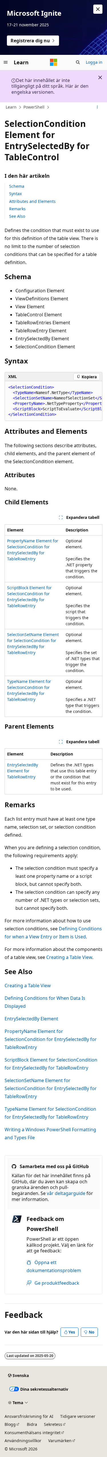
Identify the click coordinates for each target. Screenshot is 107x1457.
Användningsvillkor (23, 1440)
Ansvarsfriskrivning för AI (29, 1416)
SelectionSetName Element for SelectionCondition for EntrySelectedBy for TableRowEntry (51, 1088)
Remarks (17, 208)
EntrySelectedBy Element (31, 1019)
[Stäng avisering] (97, 9)
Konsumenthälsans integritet (32, 1432)
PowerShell (34, 107)
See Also (17, 216)
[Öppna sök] (78, 62)
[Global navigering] (5, 62)
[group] (53, 401)
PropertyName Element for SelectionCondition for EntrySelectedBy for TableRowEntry (51, 1039)
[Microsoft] (53, 62)
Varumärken (60, 1440)
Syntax (15, 193)
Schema (16, 186)
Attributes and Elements (32, 201)
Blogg (10, 1424)
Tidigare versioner (77, 1416)
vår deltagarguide (66, 1193)
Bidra (32, 1424)
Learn (11, 107)
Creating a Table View (69, 957)
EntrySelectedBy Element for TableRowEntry (22, 771)
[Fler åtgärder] (97, 107)
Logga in (94, 62)
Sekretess (53, 1424)
